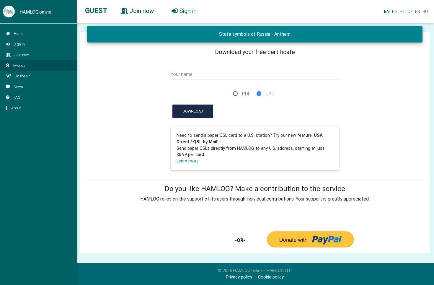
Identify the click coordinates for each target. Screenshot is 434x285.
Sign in (19, 44)
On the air (22, 76)
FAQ (17, 97)
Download (193, 111)
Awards (19, 65)
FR (417, 11)
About (16, 108)
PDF (246, 94)
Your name (181, 74)
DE (409, 11)
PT (402, 11)
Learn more (188, 161)
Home (18, 33)
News (18, 86)
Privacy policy (239, 277)
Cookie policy (271, 277)
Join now (21, 55)
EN (386, 11)
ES (394, 11)
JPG (270, 94)
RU (425, 11)
